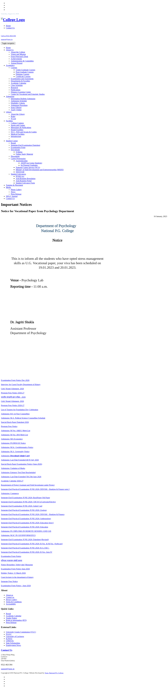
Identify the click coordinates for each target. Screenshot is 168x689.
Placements (15, 156)
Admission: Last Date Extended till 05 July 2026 (20, 460)
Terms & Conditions (14, 602)
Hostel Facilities (17, 130)
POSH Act (20, 176)
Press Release (16, 194)
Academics (10, 65)
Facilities (9, 121)
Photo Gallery (16, 190)
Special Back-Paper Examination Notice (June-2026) (21, 464)
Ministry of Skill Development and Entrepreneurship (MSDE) (40, 170)
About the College (18, 52)
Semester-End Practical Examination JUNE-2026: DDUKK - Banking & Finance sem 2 (35, 489)
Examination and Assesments (22, 79)
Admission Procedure (19, 105)
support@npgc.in (7, 39)
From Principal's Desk (19, 56)
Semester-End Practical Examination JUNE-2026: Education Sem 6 (27, 523)
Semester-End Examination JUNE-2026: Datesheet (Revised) (25, 540)
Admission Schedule (19, 101)
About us (9, 595)
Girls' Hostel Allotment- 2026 (12, 389)
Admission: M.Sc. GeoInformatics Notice (17, 447)
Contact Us (10, 28)
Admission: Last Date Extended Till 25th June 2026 (21, 477)
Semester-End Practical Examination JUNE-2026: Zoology (24, 510)
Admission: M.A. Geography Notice (15, 451)
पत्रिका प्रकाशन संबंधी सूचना (11, 560)
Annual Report (16, 63)
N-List (13, 119)
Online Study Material (24, 154)
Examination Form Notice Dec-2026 (15, 380)
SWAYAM (20, 172)
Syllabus (19, 152)
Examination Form (18, 147)
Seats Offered (16, 107)
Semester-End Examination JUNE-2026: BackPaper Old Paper (25, 498)
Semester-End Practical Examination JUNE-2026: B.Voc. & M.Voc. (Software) (32, 544)
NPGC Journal (11, 196)
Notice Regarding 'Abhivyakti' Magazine (17, 565)
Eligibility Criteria (18, 103)
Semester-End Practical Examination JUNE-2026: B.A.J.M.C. (25, 548)
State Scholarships (13, 643)
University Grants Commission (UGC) (21, 632)
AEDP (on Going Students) (31, 163)
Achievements (16, 59)
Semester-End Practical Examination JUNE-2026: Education (24, 527)
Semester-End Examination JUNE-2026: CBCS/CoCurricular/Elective (28, 502)
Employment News (13, 645)
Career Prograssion (18, 159)
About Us (10, 50)
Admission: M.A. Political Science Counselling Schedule (23, 418)
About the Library (18, 114)
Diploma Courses (22, 74)
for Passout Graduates (29, 165)
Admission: (15, 456)
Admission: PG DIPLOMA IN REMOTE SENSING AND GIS (26, 531)
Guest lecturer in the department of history (17, 577)
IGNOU (9, 639)
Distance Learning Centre (21, 92)
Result (13, 143)
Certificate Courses (23, 76)
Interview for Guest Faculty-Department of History (20, 384)
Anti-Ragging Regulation (25, 178)
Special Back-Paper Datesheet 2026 (15, 422)
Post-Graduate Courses (25, 72)
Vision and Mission (18, 54)
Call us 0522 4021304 (8, 36)
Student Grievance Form (25, 183)
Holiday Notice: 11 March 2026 (13, 573)
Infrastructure (16, 136)
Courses (14, 68)
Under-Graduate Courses (25, 70)
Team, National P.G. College (54, 673)
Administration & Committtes (22, 61)
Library (9, 112)
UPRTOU (10, 641)
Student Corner (12, 141)
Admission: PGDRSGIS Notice (13, 443)
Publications (15, 90)
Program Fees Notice (9, 426)
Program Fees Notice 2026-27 (12, 393)
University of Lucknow (15, 636)
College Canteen (17, 123)
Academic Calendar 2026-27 (12, 481)
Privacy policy (11, 600)
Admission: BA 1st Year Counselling (15, 414)
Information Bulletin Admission (23, 99)
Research (14, 88)
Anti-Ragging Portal (23, 181)
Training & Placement (14, 185)
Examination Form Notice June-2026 (15, 569)
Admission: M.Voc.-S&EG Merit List (15, 431)
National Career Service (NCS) (28, 167)
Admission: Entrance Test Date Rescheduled (18, 472)
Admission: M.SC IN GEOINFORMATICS (18, 535)
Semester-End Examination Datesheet (25, 145)
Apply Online (16, 110)
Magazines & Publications (21, 127)
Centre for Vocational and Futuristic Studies (28, 94)
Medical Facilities (17, 134)
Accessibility (11, 604)
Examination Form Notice (11, 556)
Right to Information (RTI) (16, 620)
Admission (10, 96)
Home (8, 26)
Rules (13, 116)
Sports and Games (18, 125)
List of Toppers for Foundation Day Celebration (19, 410)
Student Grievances (18, 174)
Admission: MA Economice (12, 439)
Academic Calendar (18, 83)
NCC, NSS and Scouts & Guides (24, 132)
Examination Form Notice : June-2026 (16, 586)
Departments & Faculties (20, 81)
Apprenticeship (22, 161)
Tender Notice (11, 618)
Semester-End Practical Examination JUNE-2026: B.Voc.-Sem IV (26, 552)
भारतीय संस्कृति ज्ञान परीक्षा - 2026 (13, 397)
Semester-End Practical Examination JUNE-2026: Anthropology (26, 519)
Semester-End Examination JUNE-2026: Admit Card (21, 506)
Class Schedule (17, 85)
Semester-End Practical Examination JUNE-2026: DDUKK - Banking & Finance (32, 514)
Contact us (10, 597)
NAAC (9, 634)
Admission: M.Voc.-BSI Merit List (14, 435)
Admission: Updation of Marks (13, 468)
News (13, 192)
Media (8, 187)
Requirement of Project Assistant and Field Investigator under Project (27, 485)
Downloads (15, 150)
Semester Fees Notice (9, 581)
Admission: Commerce (10, 493)
